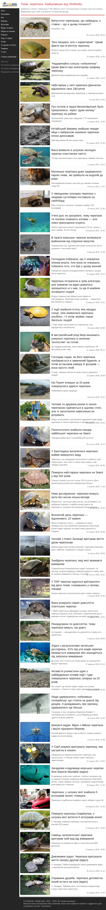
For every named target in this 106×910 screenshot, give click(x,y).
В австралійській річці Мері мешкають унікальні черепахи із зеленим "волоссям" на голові (75, 338)
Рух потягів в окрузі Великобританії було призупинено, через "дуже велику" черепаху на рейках (77, 110)
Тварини (4, 48)
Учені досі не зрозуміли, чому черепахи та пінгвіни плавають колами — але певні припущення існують (76, 219)
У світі (3, 52)
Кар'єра (4, 21)
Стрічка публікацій (8, 57)
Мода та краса (7, 28)
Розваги (4, 35)
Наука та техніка (8, 31)
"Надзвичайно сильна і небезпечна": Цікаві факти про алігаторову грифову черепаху (75, 67)
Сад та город (6, 38)
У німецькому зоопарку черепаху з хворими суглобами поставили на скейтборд (73, 197)
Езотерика (5, 14)
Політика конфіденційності (13, 68)
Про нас (4, 61)
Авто (3, 11)
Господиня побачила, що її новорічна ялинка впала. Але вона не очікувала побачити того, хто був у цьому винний (76, 263)
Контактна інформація (11, 65)
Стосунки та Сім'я (8, 45)
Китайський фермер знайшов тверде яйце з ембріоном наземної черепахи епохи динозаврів (75, 132)
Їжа (2, 18)
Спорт (3, 42)
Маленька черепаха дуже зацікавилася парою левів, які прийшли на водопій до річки (77, 175)
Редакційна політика (10, 72)
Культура (5, 24)
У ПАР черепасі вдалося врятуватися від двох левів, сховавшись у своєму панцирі (75, 585)
